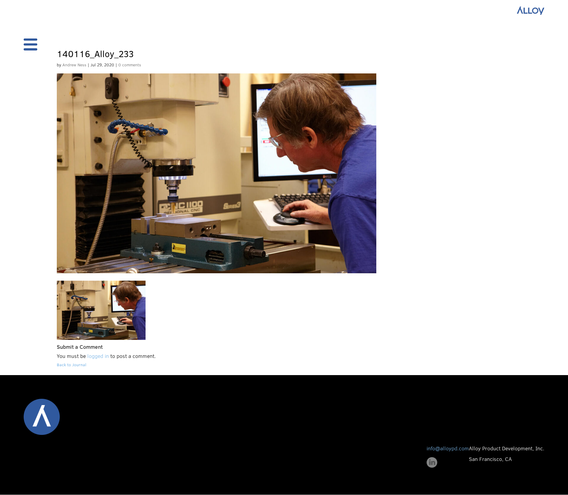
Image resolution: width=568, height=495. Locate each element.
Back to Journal (71, 364)
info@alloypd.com (448, 448)
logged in (98, 355)
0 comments (129, 65)
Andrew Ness (74, 65)
